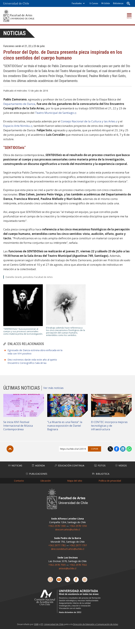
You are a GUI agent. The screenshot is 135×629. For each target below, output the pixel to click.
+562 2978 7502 (78, 564)
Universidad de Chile (54, 624)
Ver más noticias (53, 388)
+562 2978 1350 (78, 525)
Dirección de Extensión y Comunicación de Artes (95, 624)
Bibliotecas (118, 3)
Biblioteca (102, 473)
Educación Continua (71, 465)
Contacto (19, 480)
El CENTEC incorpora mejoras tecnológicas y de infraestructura (109, 425)
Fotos (102, 465)
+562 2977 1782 (57, 545)
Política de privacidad (110, 480)
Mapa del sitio (74, 480)
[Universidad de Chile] (16, 3)
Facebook (116, 449)
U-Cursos (94, 3)
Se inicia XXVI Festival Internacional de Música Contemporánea (18, 425)
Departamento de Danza (19, 104)
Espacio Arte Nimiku (16, 126)
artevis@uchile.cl (67, 568)
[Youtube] (59, 579)
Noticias (14, 33)
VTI (41, 624)
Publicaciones (38, 473)
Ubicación (45, 480)
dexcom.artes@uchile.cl (67, 529)
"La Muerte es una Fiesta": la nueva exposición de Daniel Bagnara (64, 425)
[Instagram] (50, 579)
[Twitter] (67, 579)
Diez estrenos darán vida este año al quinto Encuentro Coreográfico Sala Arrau (32, 361)
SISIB (36, 624)
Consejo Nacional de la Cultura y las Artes (88, 121)
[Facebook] (76, 579)
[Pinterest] (84, 579)
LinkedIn (122, 449)
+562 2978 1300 (57, 525)
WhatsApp (129, 449)
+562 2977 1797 (78, 545)
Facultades (77, 3)
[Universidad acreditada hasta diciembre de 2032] (67, 601)
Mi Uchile (105, 3)
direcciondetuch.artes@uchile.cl (67, 548)
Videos (123, 465)
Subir (10, 448)
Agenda (40, 465)
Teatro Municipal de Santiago (54, 113)
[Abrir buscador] (128, 3)
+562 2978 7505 (57, 564)
